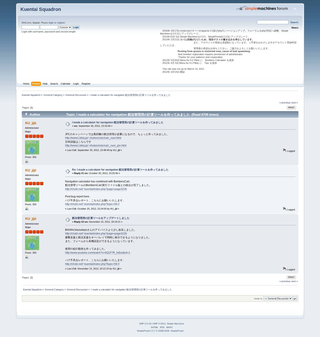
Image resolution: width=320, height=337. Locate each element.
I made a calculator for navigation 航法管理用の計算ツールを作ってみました (117, 122)
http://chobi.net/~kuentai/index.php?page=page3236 (96, 189)
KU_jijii (30, 123)
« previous (285, 102)
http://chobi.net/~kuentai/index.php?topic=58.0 (92, 204)
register (61, 22)
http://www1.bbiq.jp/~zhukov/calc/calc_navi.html (93, 137)
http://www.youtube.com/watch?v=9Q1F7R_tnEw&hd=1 (97, 252)
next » (294, 102)
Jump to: (258, 298)
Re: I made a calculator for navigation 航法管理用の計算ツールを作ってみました (120, 169)
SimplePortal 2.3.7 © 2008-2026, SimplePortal (160, 331)
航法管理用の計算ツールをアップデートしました (101, 218)
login (51, 22)
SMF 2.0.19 (145, 323)
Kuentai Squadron (40, 9)
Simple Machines (175, 323)
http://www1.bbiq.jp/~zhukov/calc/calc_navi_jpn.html (95, 145)
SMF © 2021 (159, 323)
